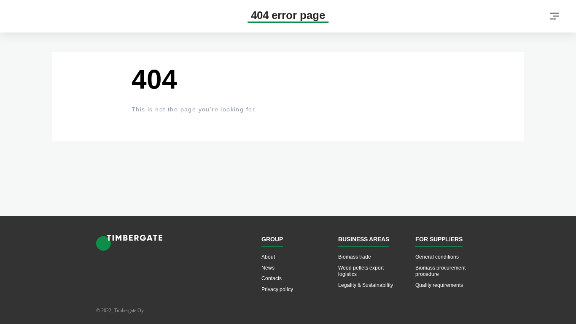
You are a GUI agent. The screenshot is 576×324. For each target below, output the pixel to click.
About (268, 257)
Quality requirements (439, 285)
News (268, 268)
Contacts (271, 278)
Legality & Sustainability (365, 285)
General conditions (437, 257)
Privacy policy (277, 289)
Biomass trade (354, 257)
